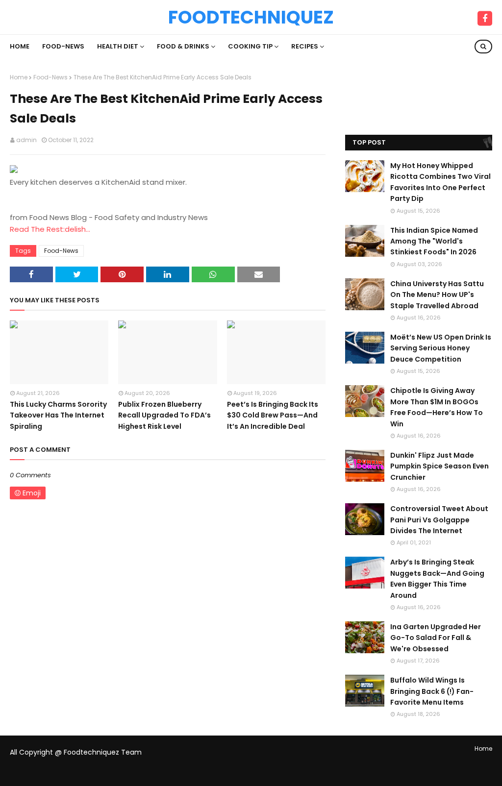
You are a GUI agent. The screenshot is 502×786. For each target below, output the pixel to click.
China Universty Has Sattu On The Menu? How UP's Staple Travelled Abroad (437, 295)
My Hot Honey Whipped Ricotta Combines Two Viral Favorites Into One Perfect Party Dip (440, 182)
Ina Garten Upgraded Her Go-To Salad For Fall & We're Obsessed (435, 638)
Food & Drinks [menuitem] (183, 46)
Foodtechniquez (251, 17)
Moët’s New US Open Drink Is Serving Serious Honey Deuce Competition (440, 348)
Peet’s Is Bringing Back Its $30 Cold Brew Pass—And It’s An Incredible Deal (272, 415)
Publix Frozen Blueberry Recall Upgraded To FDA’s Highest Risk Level (164, 415)
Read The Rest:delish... (50, 229)
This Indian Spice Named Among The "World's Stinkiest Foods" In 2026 (434, 241)
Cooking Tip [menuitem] (250, 46)
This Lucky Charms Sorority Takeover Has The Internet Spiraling (58, 415)
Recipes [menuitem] (304, 46)
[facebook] (484, 18)
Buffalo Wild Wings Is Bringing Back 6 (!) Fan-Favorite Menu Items (432, 691)
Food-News (50, 77)
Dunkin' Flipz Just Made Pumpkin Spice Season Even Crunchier (439, 466)
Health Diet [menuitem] (117, 46)
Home (18, 77)
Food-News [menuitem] (63, 46)
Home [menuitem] (19, 46)
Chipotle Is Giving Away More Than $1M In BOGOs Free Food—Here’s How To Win (436, 407)
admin (26, 140)
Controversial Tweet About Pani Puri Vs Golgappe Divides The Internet (439, 520)
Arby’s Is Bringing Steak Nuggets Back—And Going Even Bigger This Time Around (437, 578)
